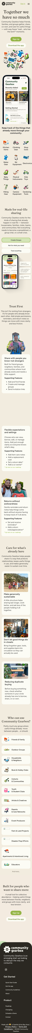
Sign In (22, 4)
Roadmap (8, 1006)
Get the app (9, 986)
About (7, 993)
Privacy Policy (11, 1027)
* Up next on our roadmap (12, 467)
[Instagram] (6, 969)
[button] (28, 4)
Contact (8, 1017)
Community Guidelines (13, 990)
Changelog (9, 1010)
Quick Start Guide (11, 982)
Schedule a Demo (11, 1013)
